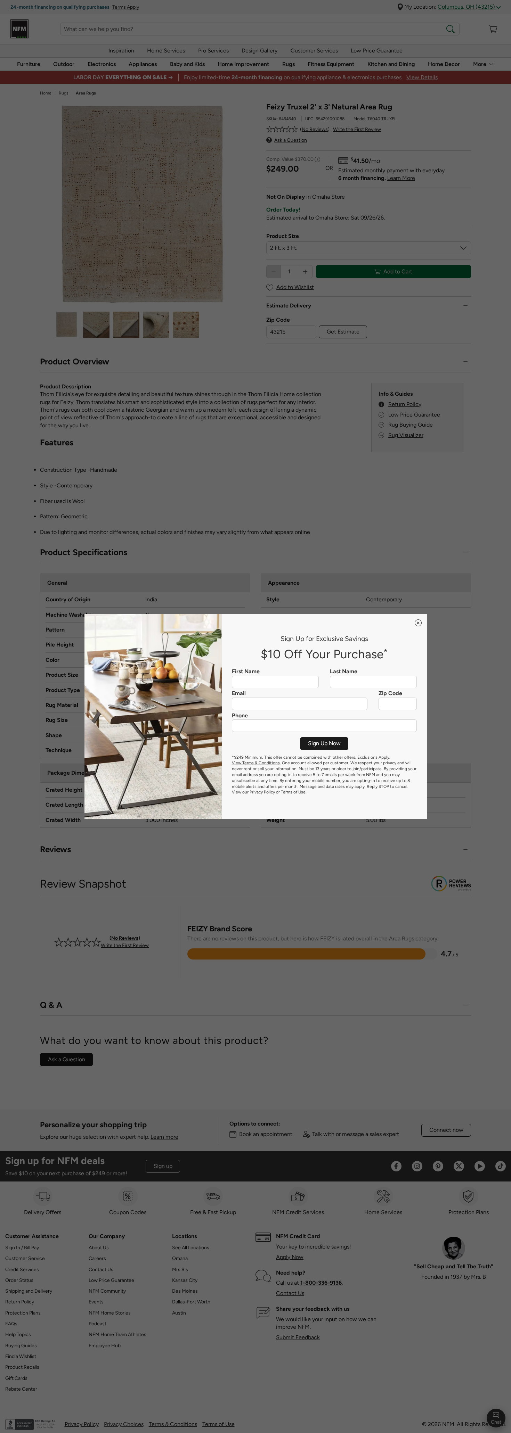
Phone (240, 715)
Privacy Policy (262, 792)
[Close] (418, 623)
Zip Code (390, 693)
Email (239, 693)
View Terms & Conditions (256, 762)
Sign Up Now (324, 743)
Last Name (343, 671)
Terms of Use (293, 792)
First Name (246, 671)
